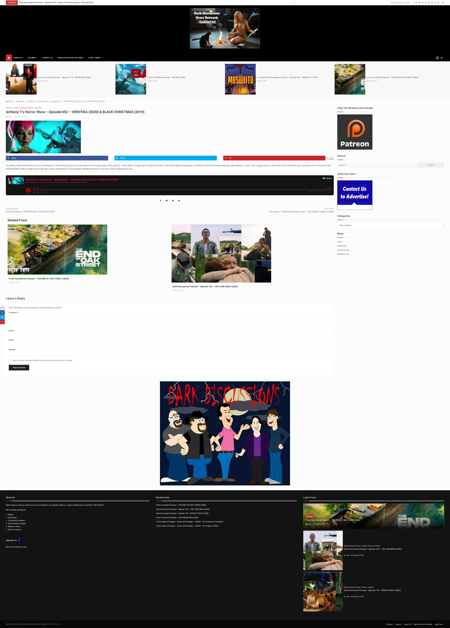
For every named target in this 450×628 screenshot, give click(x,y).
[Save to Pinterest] (2, 321)
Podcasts (18, 58)
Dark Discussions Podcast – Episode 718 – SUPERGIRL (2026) (64, 77)
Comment (13, 312)
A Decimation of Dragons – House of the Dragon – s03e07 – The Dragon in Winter (187, 526)
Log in (339, 242)
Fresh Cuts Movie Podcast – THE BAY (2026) (166, 77)
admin (10, 117)
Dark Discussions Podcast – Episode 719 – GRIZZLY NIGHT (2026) (182, 513)
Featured (310, 516)
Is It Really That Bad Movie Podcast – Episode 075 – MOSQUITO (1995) (287, 77)
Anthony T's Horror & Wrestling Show (19, 108)
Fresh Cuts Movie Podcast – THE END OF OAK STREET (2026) (392, 77)
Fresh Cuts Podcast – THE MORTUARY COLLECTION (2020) (30, 212)
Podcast (370, 546)
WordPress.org (343, 254)
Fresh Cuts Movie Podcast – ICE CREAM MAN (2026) (177, 518)
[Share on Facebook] (2, 312)
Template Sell (55, 624)
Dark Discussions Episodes (71, 58)
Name (12, 331)
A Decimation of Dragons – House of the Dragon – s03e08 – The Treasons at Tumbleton (189, 522)
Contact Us (47, 58)
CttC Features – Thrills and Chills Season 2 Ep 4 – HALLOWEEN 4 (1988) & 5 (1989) (301, 212)
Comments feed (343, 250)
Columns (32, 58)
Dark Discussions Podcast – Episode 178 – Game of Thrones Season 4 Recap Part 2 (56, 3)
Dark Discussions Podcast (352, 546)
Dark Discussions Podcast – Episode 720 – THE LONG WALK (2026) (205, 286)
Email (12, 340)
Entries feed (341, 246)
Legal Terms (94, 58)
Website (12, 349)
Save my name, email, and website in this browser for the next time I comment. (42, 360)
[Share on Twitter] (2, 317)
